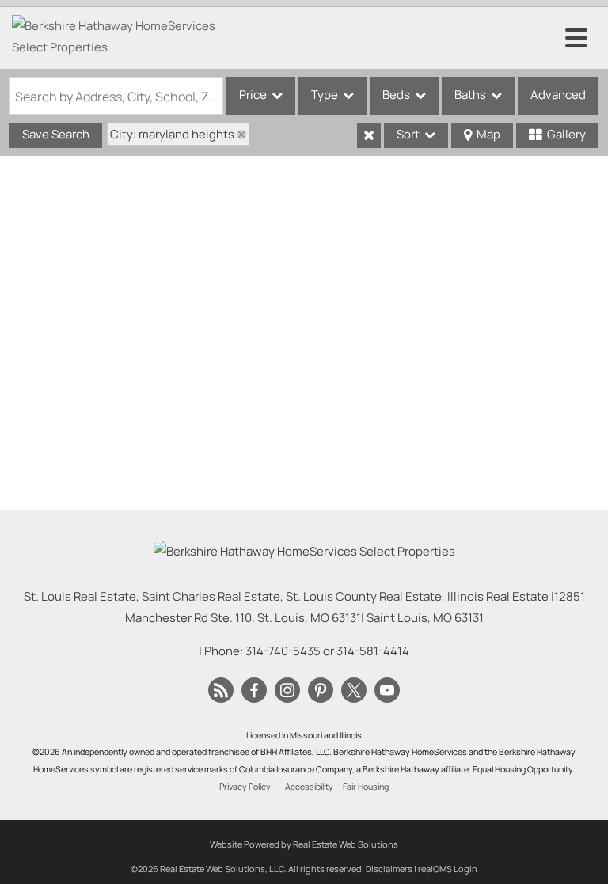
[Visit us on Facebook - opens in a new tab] (254, 690)
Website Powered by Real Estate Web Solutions (304, 844)
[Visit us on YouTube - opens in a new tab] (387, 690)
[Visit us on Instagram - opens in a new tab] (287, 690)
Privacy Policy (245, 786)
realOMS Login (447, 869)
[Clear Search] (369, 135)
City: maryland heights (172, 134)
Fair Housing (366, 786)
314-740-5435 (283, 651)
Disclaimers (389, 869)
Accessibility (309, 786)
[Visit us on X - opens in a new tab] (354, 690)
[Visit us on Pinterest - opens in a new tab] (321, 690)
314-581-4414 (372, 651)
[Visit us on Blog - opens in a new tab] (221, 690)
